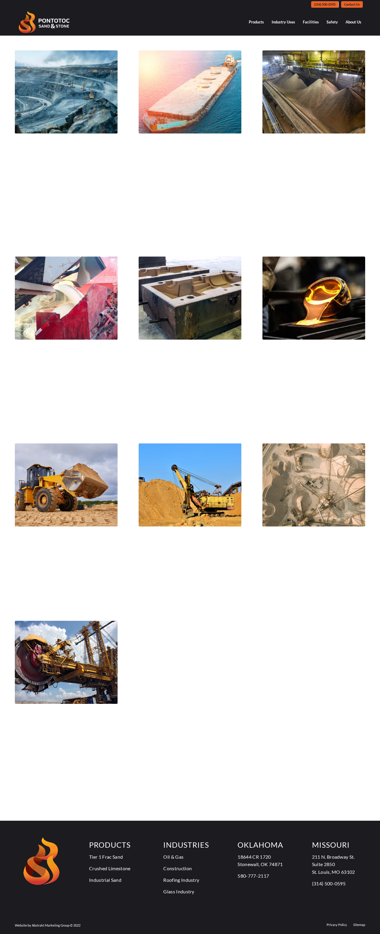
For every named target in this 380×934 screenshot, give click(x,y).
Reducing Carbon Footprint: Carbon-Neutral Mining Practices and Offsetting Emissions (60, 163)
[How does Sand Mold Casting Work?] (190, 298)
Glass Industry (178, 891)
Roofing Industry (181, 880)
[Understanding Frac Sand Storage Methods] (313, 91)
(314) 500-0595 (324, 4)
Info (19, 191)
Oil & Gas (173, 857)
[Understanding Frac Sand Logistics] (190, 91)
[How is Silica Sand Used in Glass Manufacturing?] (313, 298)
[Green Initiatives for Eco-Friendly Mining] (66, 662)
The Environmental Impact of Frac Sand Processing (58, 360)
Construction (177, 868)
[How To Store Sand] (190, 484)
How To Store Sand (180, 537)
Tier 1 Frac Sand (166, 546)
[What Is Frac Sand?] (313, 484)
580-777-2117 (253, 876)
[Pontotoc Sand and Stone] (44, 22)
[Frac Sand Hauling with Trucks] (66, 484)
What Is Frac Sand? (302, 537)
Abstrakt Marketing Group (50, 925)
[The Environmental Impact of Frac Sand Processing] (66, 298)
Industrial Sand (105, 880)
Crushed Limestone (109, 868)
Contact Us (352, 4)
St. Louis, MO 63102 (333, 872)
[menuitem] (325, 4)
